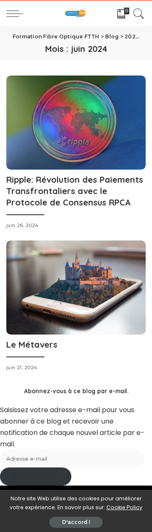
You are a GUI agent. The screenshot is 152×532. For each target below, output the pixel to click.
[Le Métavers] (76, 287)
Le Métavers (31, 344)
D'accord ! (76, 522)
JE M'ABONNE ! (35, 477)
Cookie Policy (124, 507)
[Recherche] (137, 13)
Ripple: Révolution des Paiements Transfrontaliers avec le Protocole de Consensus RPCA (74, 191)
